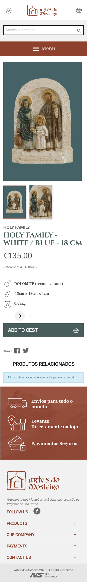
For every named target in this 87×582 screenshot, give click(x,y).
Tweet (26, 351)
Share (17, 351)
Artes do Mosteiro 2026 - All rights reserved (43, 570)
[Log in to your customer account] (9, 10)
